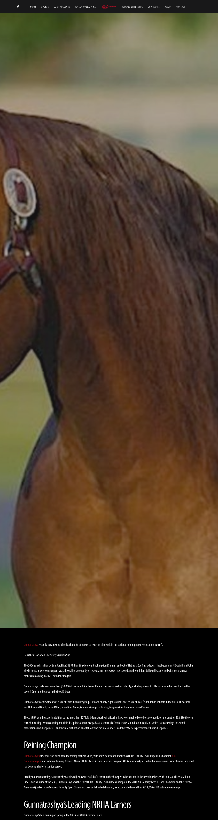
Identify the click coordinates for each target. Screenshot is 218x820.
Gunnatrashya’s (32, 756)
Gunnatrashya (108, 312)
